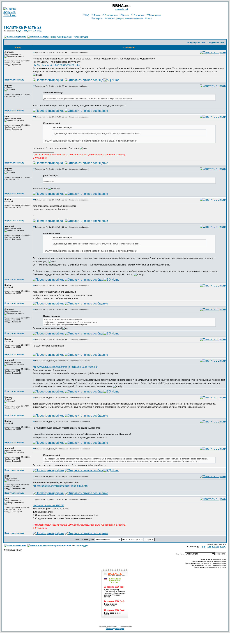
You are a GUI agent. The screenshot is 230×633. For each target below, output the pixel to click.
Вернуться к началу (14, 80)
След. (39, 31)
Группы (125, 15)
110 (34, 31)
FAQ (87, 15)
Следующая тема (216, 42)
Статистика (139, 15)
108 (25, 31)
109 (30, 31)
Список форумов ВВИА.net (58, 37)
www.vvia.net (121, 9)
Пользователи (111, 15)
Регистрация (155, 15)
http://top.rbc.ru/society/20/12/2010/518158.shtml (56, 65)
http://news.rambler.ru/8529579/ (48, 505)
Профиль (98, 18)
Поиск (97, 15)
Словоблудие (81, 37)
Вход (150, 18)
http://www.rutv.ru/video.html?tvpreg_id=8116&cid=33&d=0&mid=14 (65, 367)
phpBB (109, 627)
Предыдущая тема (196, 42)
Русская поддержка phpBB (115, 629)
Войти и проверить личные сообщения (125, 18)
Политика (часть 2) (22, 27)
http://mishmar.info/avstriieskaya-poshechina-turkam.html (60, 486)
